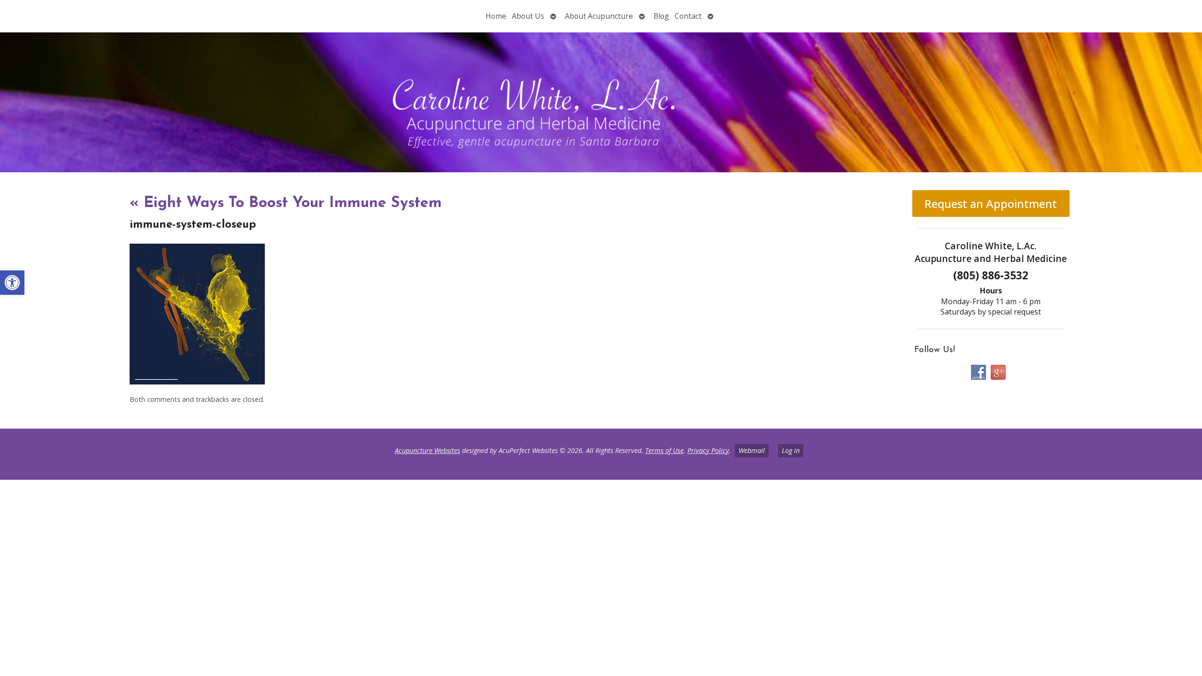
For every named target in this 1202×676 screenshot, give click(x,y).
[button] (12, 282)
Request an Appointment (991, 203)
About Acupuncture (599, 16)
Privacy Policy (708, 450)
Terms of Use (664, 450)
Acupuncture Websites (427, 450)
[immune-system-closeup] (197, 381)
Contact (688, 16)
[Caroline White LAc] (601, 102)
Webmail (752, 450)
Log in (791, 450)
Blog (661, 16)
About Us (528, 16)
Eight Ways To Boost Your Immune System (286, 203)
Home (495, 16)
